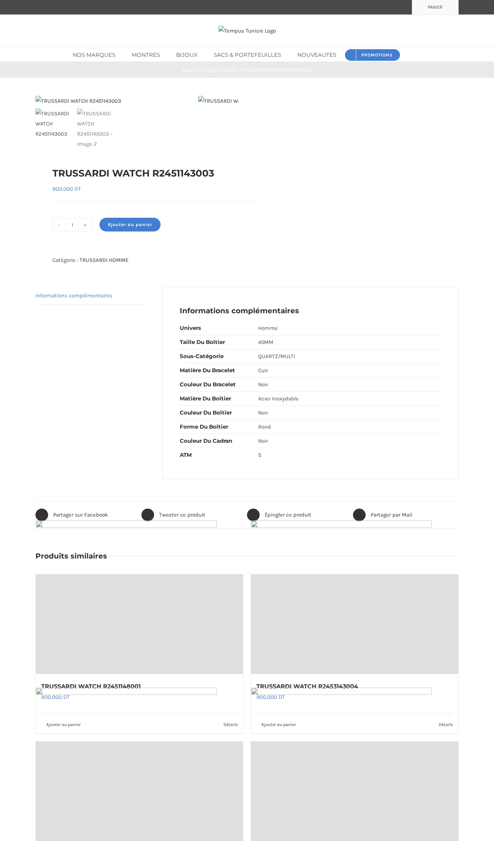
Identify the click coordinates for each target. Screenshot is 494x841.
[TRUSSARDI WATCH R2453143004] (354, 624)
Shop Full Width (220, 70)
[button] (411, 54)
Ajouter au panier (130, 224)
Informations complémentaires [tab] (73, 295)
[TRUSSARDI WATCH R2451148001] (139, 624)
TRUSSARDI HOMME (104, 260)
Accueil (190, 70)
